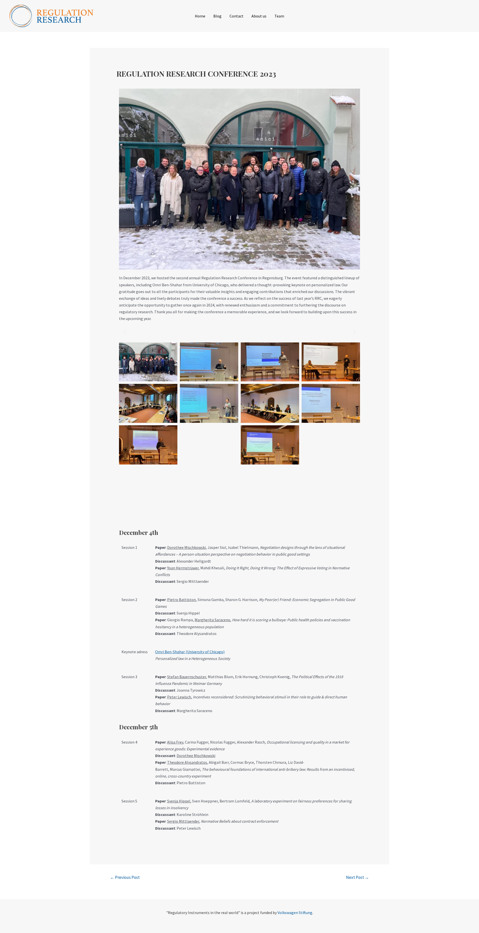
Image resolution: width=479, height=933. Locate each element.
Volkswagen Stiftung (294, 912)
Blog (217, 15)
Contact (236, 15)
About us (258, 15)
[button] (124, 332)
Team (279, 15)
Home (200, 15)
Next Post (357, 877)
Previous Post (125, 877)
